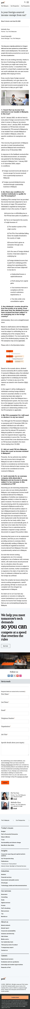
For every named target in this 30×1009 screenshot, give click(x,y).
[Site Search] (24, 2)
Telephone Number (8, 718)
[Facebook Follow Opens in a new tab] (12, 676)
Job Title (4, 734)
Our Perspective (15, 6)
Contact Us (20, 777)
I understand (15, 997)
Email (3, 710)
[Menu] (28, 2)
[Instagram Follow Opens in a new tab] (20, 676)
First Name (5, 694)
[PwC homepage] (3, 2)
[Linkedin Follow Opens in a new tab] (9, 676)
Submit (5, 782)
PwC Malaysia (4, 6)
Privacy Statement (7, 765)
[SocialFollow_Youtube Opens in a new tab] (17, 676)
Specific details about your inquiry (12, 743)
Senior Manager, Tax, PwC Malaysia (10, 38)
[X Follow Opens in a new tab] (15, 676)
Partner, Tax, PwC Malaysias (9, 31)
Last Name (5, 702)
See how (5, 646)
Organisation (6, 726)
